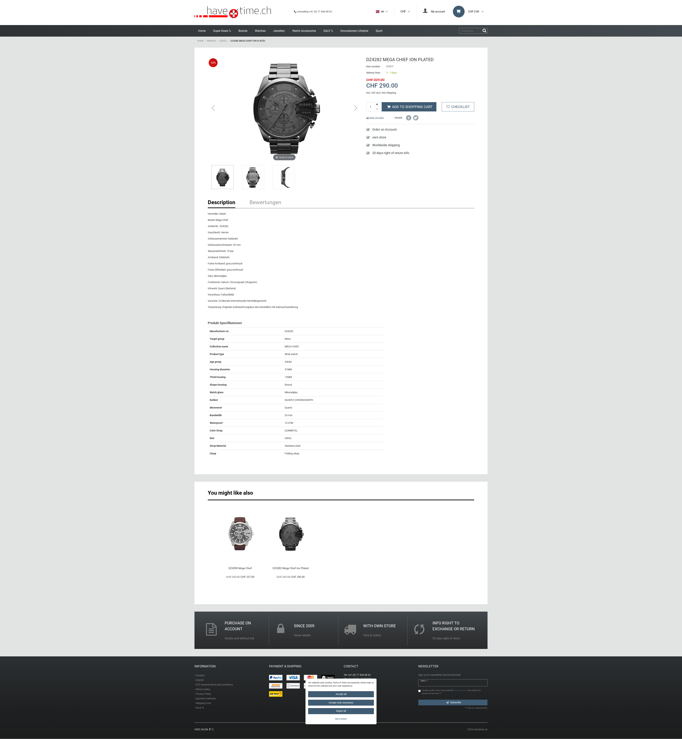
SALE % (328, 31)
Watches (260, 31)
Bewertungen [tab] (265, 202)
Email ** (424, 681)
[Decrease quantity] (377, 109)
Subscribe (455, 702)
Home (202, 31)
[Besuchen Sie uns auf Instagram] (213, 729)
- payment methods (205, 698)
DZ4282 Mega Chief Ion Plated (290, 568)
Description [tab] (221, 202)
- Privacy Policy (202, 693)
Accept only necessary (341, 702)
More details (341, 719)
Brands (243, 31)
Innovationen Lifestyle (354, 31)
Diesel (223, 40)
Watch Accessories (304, 31)
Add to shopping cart (412, 107)
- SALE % (199, 707)
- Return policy (202, 689)
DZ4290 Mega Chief (240, 568)
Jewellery (279, 31)
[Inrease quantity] (377, 104)
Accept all (341, 694)
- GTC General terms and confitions (213, 684)
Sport (379, 31)
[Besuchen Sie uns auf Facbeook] (210, 729)
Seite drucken (376, 118)
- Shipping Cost (202, 703)
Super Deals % (222, 31)
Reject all (341, 711)
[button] (408, 117)
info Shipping (389, 92)
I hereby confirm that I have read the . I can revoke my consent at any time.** (451, 692)
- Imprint (199, 680)
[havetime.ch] (232, 12)
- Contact (199, 675)
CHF (403, 11)
